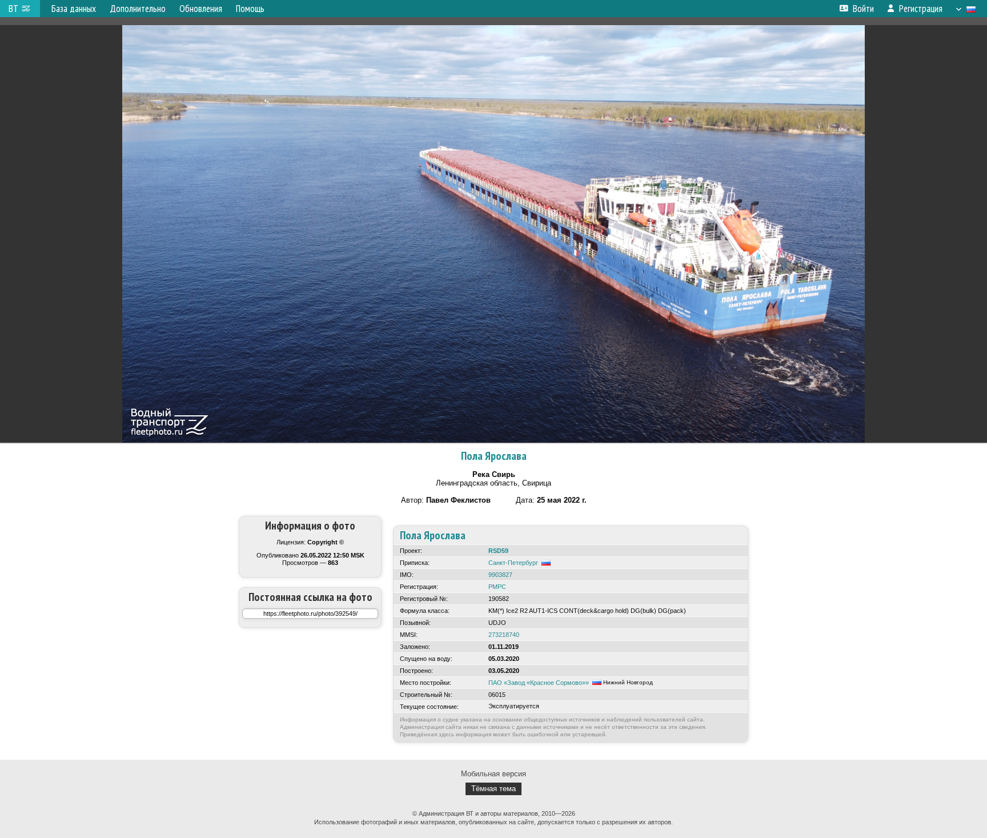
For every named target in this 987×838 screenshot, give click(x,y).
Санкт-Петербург (513, 562)
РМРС (497, 586)
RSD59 (498, 550)
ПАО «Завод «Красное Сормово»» (538, 682)
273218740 (503, 634)
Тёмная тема (493, 788)
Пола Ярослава (494, 455)
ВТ (13, 8)
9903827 (500, 574)
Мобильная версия (493, 773)
